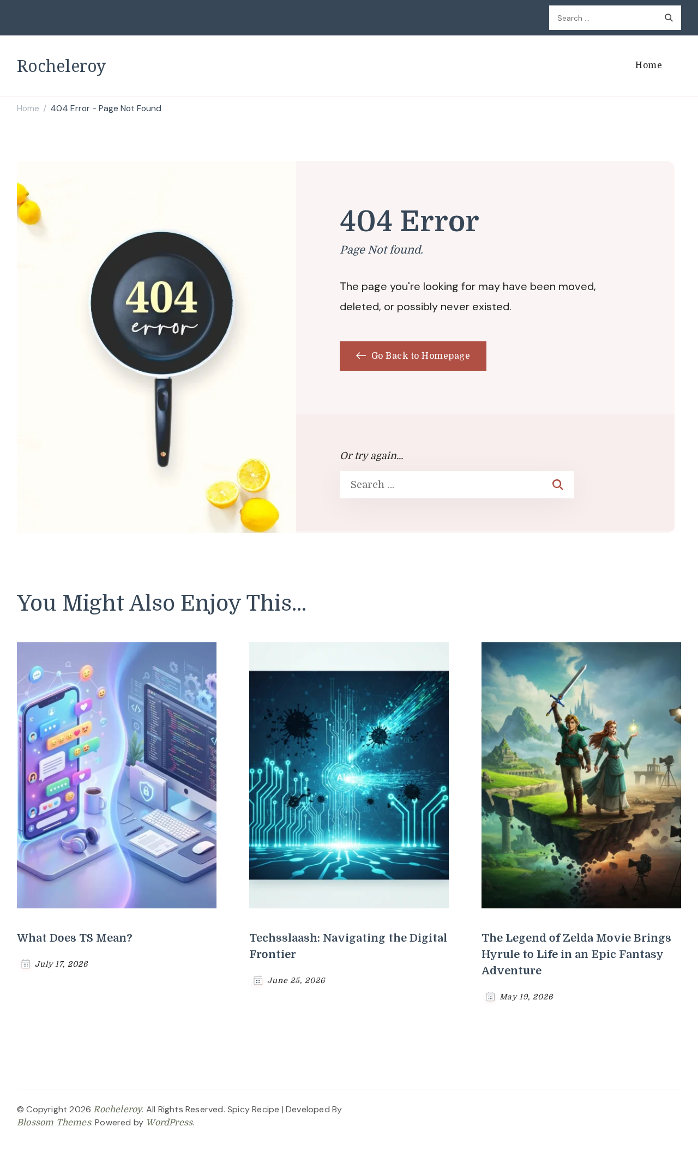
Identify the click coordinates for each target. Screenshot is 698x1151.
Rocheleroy (61, 66)
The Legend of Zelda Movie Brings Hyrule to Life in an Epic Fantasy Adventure (576, 954)
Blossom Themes (54, 1123)
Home (648, 65)
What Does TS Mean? (75, 938)
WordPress (169, 1123)
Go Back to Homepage (419, 356)
